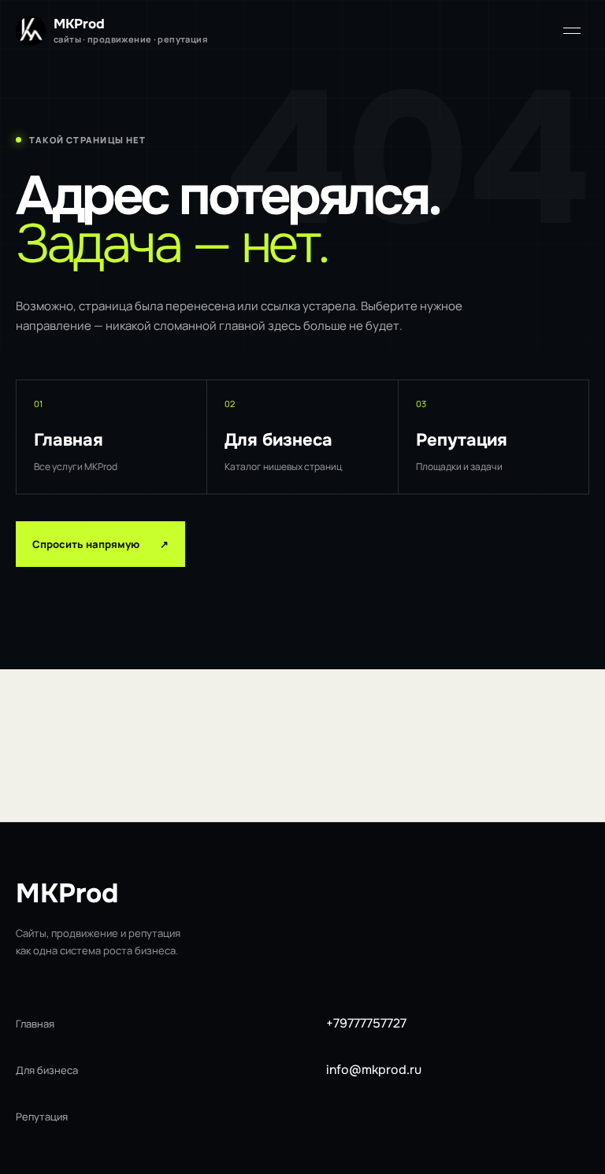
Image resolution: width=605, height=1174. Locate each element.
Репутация (42, 1116)
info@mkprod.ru (373, 1069)
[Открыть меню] (572, 30)
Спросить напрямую (100, 544)
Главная (35, 1024)
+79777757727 (366, 1023)
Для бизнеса (47, 1070)
